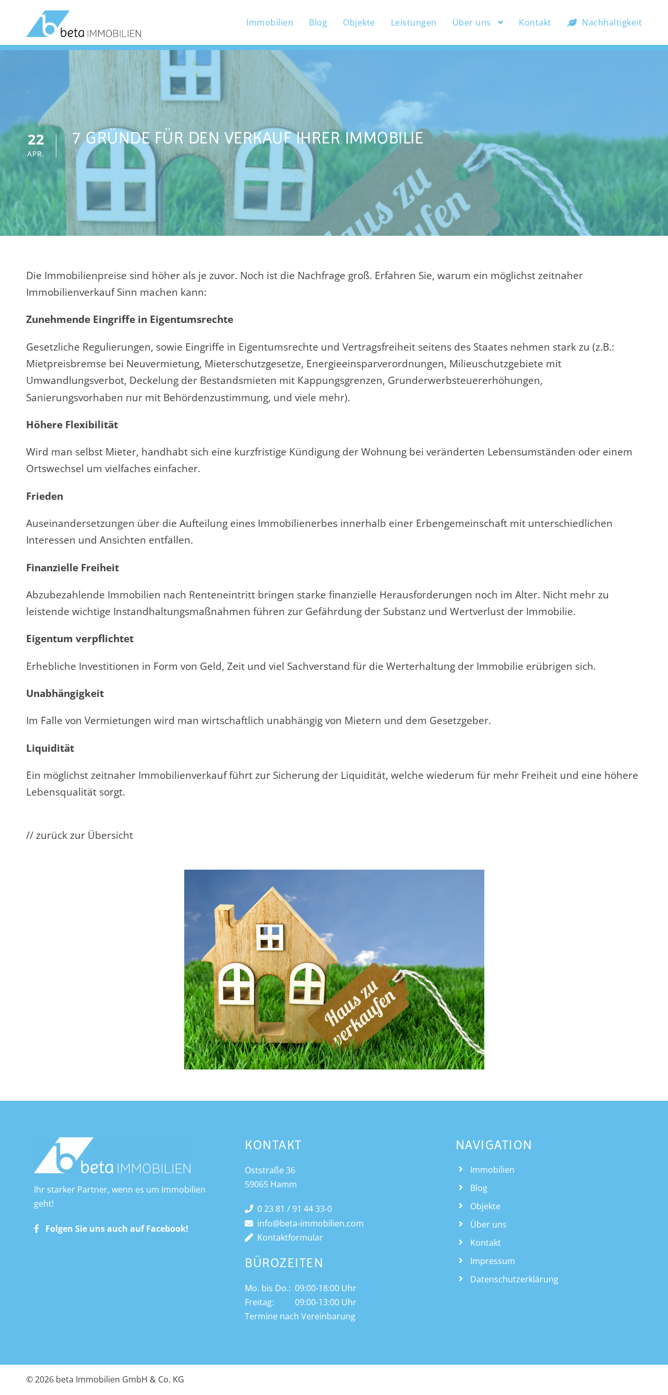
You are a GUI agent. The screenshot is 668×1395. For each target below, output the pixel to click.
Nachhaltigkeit (612, 22)
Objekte (359, 22)
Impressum (492, 1261)
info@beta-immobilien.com (308, 1223)
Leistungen (414, 22)
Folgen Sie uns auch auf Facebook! (113, 1228)
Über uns (471, 22)
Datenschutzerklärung (514, 1279)
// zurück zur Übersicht (79, 835)
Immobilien (269, 22)
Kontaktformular (288, 1237)
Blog (318, 22)
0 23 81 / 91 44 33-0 (292, 1208)
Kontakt (535, 22)
